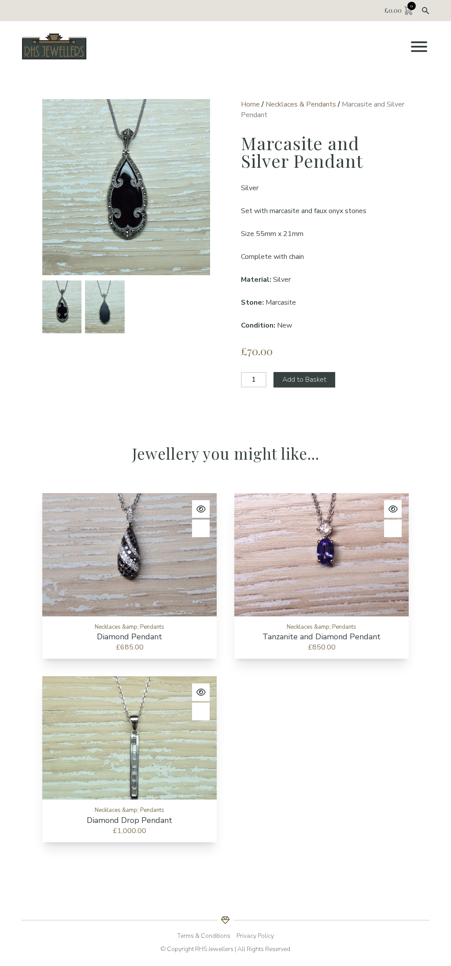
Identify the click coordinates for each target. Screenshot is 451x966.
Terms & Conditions (203, 936)
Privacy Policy (255, 936)
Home (250, 104)
